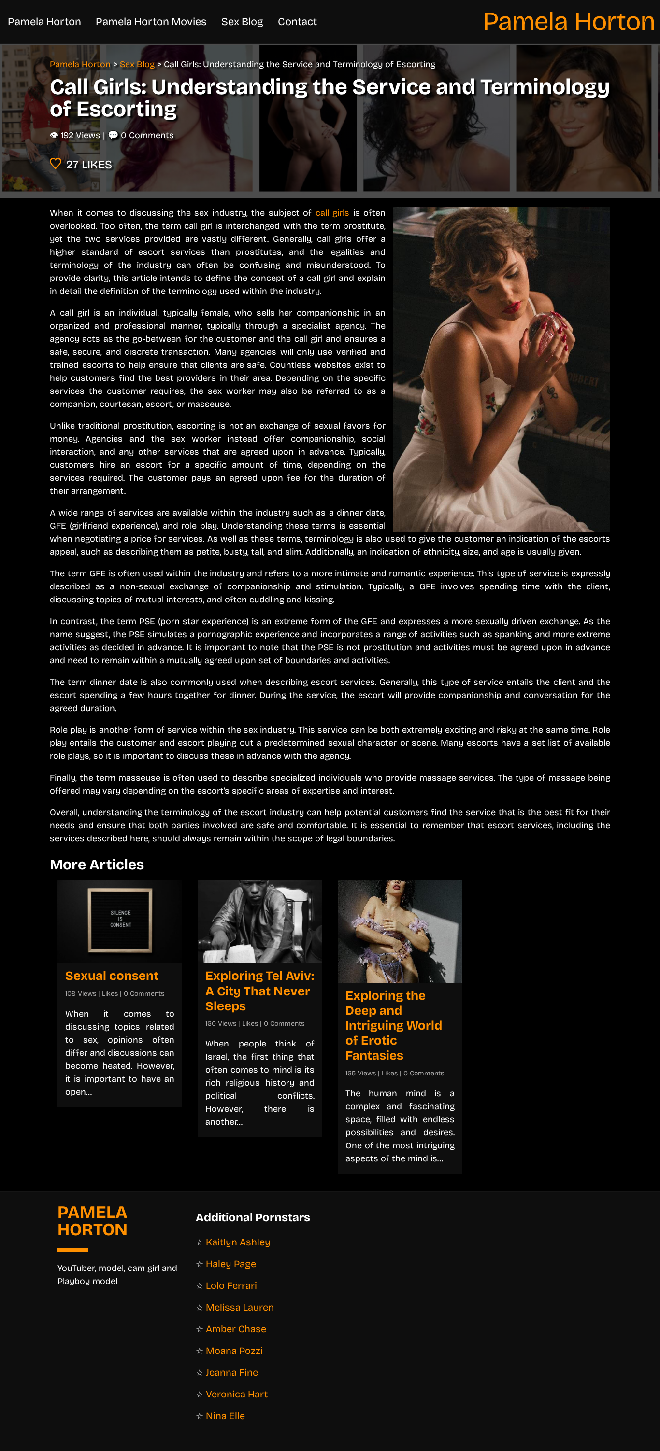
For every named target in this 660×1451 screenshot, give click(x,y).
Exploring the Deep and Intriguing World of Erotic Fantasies (393, 1025)
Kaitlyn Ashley (238, 1242)
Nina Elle (225, 1416)
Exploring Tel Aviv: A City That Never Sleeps (259, 990)
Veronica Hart (237, 1394)
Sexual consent (111, 975)
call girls (333, 213)
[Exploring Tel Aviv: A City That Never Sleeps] (260, 921)
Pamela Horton (569, 21)
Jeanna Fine (232, 1372)
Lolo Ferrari (231, 1285)
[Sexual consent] (119, 921)
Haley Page (231, 1264)
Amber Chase (236, 1329)
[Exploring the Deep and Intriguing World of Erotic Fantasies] (400, 931)
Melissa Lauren (240, 1307)
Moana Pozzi (234, 1350)
